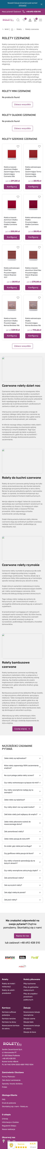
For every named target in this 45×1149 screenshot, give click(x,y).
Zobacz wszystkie (22, 104)
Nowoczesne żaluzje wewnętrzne (32, 1013)
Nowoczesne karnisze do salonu (10, 1027)
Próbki (4, 1087)
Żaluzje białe (29, 1022)
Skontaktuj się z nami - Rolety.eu (15, 1106)
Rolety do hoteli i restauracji (8, 985)
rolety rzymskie (16, 571)
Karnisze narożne (9, 1019)
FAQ (3, 1099)
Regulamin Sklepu (9, 1126)
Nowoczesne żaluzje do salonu (32, 1027)
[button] (18, 20)
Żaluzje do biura (30, 1032)
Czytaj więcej (20, 729)
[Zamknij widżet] (3, 1140)
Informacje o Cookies (10, 1122)
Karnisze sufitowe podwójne (9, 1013)
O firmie (5, 1119)
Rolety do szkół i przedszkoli (8, 991)
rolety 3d (27, 614)
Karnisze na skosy (9, 1022)
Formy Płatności (8, 1077)
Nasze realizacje (8, 1129)
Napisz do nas (22, 936)
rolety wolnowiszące (22, 716)
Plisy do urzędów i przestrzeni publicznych (31, 997)
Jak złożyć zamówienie (11, 1080)
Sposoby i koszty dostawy (12, 1084)
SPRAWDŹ (22, 5)
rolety (15, 599)
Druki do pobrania (9, 1103)
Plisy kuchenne (30, 984)
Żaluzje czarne (29, 1019)
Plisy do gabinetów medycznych (31, 988)
